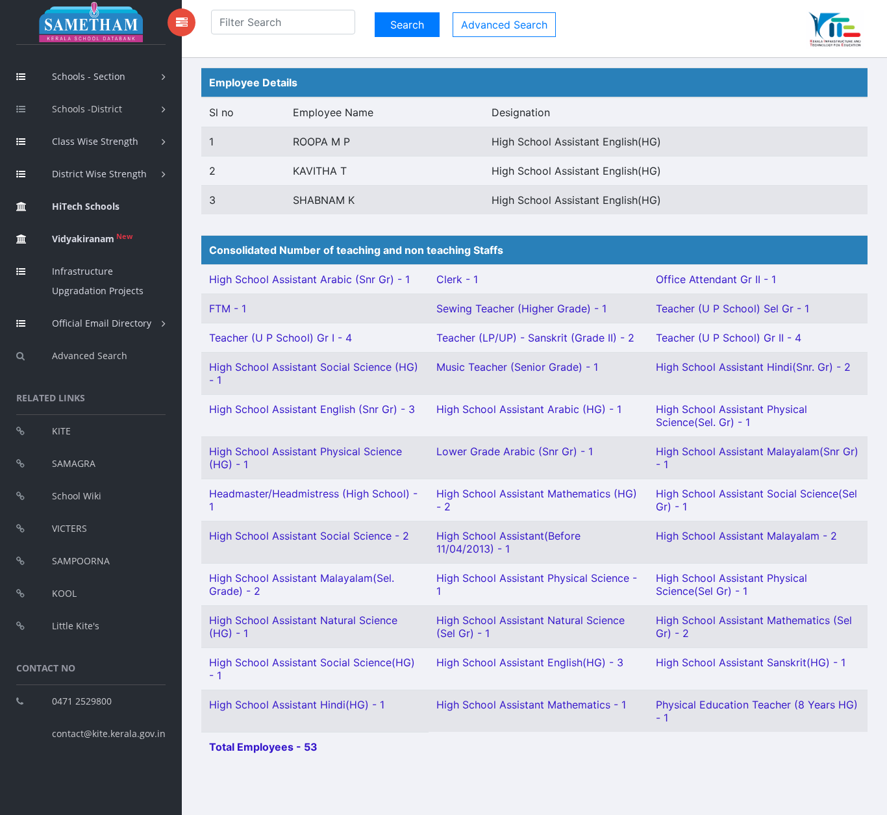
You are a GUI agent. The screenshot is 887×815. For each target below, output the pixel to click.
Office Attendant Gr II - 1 (716, 279)
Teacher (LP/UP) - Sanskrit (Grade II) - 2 (535, 337)
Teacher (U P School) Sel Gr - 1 (732, 308)
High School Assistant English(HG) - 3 (529, 662)
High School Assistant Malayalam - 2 (746, 535)
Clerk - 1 (457, 279)
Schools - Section (88, 76)
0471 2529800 (82, 701)
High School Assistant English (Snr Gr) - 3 (312, 409)
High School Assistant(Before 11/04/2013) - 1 (508, 542)
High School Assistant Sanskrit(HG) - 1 (750, 662)
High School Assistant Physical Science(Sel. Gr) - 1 (731, 416)
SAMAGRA (73, 463)
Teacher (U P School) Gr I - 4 (280, 337)
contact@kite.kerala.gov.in (109, 733)
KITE (61, 431)
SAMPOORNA (81, 561)
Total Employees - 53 (263, 746)
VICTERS (69, 528)
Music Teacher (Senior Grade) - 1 (517, 366)
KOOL (64, 593)
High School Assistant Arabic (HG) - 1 (528, 409)
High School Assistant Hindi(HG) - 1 (296, 704)
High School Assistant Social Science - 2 (309, 535)
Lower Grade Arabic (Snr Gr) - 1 (514, 451)
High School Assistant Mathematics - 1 (531, 704)
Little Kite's (75, 626)
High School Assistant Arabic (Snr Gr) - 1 (309, 279)
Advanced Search (89, 355)
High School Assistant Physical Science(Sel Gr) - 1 (731, 584)
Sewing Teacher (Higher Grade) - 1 (521, 308)
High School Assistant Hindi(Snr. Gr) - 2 (753, 366)
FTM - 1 (227, 308)
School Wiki (76, 496)
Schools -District (87, 109)
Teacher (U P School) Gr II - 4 (728, 337)
